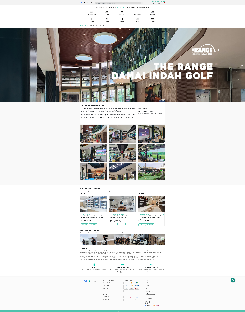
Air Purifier (105, 290)
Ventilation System (106, 299)
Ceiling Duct (105, 288)
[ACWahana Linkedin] (140, 7)
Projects (86, 25)
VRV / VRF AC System (107, 294)
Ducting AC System (107, 297)
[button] (142, 3)
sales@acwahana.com (133, 7)
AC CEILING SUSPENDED (118, 1)
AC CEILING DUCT (127, 1)
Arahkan (85, 224)
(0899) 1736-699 (122, 7)
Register (159, 3)
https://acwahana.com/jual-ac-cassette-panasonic (149, 113)
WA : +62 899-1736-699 (86, 222)
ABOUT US (141, 1)
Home (81, 25)
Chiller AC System (106, 296)
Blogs (147, 284)
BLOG (137, 1)
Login (155, 3)
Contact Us (148, 287)
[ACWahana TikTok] (149, 7)
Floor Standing (106, 285)
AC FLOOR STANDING (109, 1)
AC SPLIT (96, 1)
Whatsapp (93, 224)
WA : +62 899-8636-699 (115, 221)
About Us (147, 285)
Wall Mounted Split (106, 282)
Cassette (104, 284)
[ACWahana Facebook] (144, 7)
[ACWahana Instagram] (142, 7)
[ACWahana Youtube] (147, 7)
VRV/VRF (133, 1)
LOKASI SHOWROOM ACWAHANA (158, 1)
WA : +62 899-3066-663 (143, 222)
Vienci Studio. (136, 311)
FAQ (146, 288)
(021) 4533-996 (112, 7)
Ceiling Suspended (106, 287)
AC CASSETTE (102, 1)
